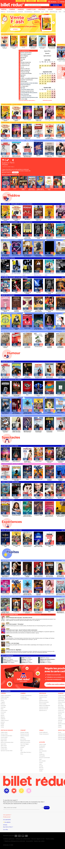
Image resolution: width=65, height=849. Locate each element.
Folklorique (22, 745)
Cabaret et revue (43, 697)
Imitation (60, 717)
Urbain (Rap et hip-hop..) (25, 752)
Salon (40, 764)
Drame (2, 700)
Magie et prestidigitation (44, 705)
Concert (59, 9)
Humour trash (61, 712)
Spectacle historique (43, 707)
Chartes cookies (50, 839)
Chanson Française (24, 735)
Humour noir (61, 710)
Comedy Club (31, 9)
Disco (21, 754)
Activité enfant (4, 749)
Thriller (2, 727)
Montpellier (53, 11)
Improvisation (61, 700)
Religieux (22, 737)
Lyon (46, 11)
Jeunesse (3, 722)
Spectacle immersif (43, 708)
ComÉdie (12, 9)
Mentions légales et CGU (37, 839)
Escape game (42, 746)
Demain (47, 53)
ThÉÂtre (3, 9)
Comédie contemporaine (25, 695)
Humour (21, 9)
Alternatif (60, 720)
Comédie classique (24, 698)
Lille (42, 11)
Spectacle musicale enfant (6, 750)
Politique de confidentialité (23, 839)
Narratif (60, 722)
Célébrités (3, 718)
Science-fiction (4, 710)
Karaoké (41, 766)
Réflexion (3, 717)
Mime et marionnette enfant (7, 742)
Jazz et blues (23, 739)
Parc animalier (42, 761)
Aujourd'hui (47, 51)
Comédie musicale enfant (6, 735)
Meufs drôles (61, 707)
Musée (59, 732)
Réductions (42, 1)
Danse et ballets (42, 703)
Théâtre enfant (4, 732)
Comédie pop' (23, 697)
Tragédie (3, 702)
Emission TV (42, 747)
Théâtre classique (5, 697)
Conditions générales (8, 839)
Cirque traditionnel (43, 732)
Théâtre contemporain (6, 695)
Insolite (40, 771)
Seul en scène (4, 698)
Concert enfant (4, 737)
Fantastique (3, 705)
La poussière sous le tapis (12, 630)
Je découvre (15, 172)
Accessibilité (29, 841)
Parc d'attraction (43, 751)
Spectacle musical (43, 700)
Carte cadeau (20, 1)
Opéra (40, 698)
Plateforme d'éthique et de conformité (15, 841)
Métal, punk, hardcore (25, 742)
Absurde (60, 713)
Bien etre (41, 767)
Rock (21, 749)
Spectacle (41, 9)
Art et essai (3, 712)
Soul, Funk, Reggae (24, 744)
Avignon (20, 11)
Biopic (2, 708)
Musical (2, 715)
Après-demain (47, 55)
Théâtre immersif (4, 720)
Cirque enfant (4, 747)
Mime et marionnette (44, 702)
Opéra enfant (4, 745)
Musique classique (24, 732)
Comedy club (61, 697)
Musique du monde (24, 734)
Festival (22, 747)
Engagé (2, 723)
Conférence (41, 754)
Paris (2, 11)
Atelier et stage (42, 744)
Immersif (41, 769)
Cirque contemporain (44, 734)
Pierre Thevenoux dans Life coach (14, 617)
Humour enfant (4, 734)
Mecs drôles (60, 705)
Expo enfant (3, 744)
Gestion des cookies (39, 841)
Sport (40, 759)
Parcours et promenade (44, 757)
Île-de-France (11, 11)
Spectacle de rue (43, 710)
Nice (60, 11)
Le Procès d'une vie (10, 649)
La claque (8, 643)
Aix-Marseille (28, 11)
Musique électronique (25, 740)
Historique (3, 707)
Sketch (59, 715)
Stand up (60, 703)
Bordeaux (37, 11)
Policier (2, 725)
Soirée (40, 752)
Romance (3, 703)
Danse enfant (4, 739)
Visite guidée (42, 756)
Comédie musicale (43, 695)
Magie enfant (4, 740)
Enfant (50, 9)
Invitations (31, 1)
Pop (21, 750)
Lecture (2, 713)
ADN (7, 636)
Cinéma (41, 749)
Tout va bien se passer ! (11, 624)
